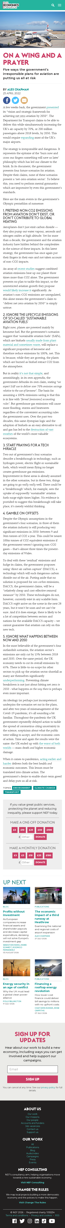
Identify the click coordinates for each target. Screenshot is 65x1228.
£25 (31, 830)
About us (32, 1109)
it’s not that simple (31, 373)
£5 (14, 830)
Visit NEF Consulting (32, 1182)
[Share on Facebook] (7, 100)
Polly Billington (12, 1001)
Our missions (32, 1117)
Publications (42, 907)
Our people (32, 1120)
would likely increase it (17, 290)
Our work (32, 1114)
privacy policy (48, 1087)
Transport (12, 792)
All (32, 1144)
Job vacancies (32, 1126)
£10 (22, 830)
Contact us (32, 1129)
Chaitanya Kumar (44, 1008)
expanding (27, 137)
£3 (15, 855)
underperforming (13, 680)
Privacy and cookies (41, 1215)
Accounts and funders (32, 1123)
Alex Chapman (18, 89)
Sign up (32, 1079)
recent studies (26, 269)
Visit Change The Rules (32, 1202)
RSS (57, 1215)
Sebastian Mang (11, 945)
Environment (22, 788)
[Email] (25, 100)
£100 (49, 830)
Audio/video (32, 1153)
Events (32, 1162)
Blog (6, 44)
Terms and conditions (17, 1215)
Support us (32, 1132)
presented (53, 107)
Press (33, 1159)
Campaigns (33, 1156)
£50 (40, 830)
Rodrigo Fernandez (12, 948)
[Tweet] (16, 100)
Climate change (44, 788)
